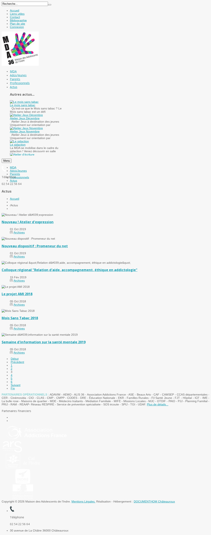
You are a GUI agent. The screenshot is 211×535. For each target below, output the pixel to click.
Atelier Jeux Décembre (25, 118)
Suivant (15, 385)
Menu (6, 160)
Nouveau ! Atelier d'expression (28, 222)
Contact (15, 17)
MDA (13, 167)
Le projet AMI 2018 (17, 294)
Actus (13, 180)
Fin (13, 388)
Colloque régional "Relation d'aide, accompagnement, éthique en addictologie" (69, 270)
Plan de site (17, 23)
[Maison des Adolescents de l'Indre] (20, 64)
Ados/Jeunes (18, 170)
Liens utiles (17, 13)
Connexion (17, 27)
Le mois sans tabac (22, 105)
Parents (15, 174)
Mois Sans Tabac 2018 (20, 318)
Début (15, 358)
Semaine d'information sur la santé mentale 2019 (44, 342)
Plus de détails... (157, 404)
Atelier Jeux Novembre (25, 131)
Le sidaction (18, 144)
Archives (19, 232)
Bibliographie (18, 20)
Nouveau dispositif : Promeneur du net (35, 246)
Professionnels (19, 177)
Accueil (14, 10)
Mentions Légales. (83, 501)
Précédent (17, 362)
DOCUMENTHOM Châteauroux (154, 501)
